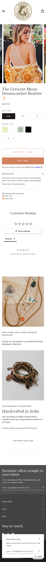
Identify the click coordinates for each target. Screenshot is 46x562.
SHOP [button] (4, 509)
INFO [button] (4, 516)
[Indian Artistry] (23, 375)
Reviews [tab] (8, 239)
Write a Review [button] (24, 231)
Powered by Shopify (11, 558)
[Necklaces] (23, 302)
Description (8, 174)
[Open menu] (6, 11)
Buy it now (23, 161)
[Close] (40, 537)
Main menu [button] (7, 502)
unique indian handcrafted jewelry (19, 428)
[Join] (38, 551)
